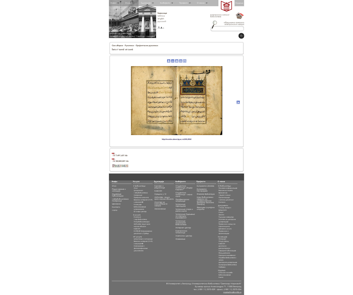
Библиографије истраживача (140, 208)
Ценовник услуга (225, 229)
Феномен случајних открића (206, 208)
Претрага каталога (141, 197)
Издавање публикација (117, 195)
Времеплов (223, 193)
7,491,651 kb (121, 155)
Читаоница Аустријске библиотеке (181, 223)
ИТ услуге (137, 237)
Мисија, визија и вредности (225, 209)
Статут (221, 212)
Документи (223, 205)
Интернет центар (183, 228)
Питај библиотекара (141, 222)
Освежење (180, 239)
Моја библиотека (140, 219)
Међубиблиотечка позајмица (120, 200)
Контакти (116, 207)
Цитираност (138, 190)
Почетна (239, 3)
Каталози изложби (226, 272)
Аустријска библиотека (228, 265)
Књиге (221, 277)
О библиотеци (224, 186)
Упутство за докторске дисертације (227, 220)
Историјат (222, 239)
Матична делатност (226, 200)
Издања (221, 270)
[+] (159, 27)
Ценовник (116, 204)
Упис (114, 186)
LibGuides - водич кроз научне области (164, 198)
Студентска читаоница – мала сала (184, 194)
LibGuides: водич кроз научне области (142, 225)
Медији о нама (224, 195)
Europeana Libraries (205, 186)
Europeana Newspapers (202, 190)
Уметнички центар (184, 236)
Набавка (222, 267)
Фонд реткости (224, 253)
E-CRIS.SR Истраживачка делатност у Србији (143, 232)
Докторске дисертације (228, 262)
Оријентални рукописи (147, 45)
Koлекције (137, 204)
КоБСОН (137, 229)
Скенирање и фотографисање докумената (141, 248)
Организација (224, 197)
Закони (221, 215)
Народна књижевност (227, 255)
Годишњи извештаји (226, 217)
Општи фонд (224, 241)
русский (162, 21)
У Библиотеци (139, 186)
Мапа (114, 210)
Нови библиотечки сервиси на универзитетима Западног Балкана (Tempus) (205, 201)
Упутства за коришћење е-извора (161, 204)
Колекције (222, 237)
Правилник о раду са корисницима (227, 225)
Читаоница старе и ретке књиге (184, 210)
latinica (161, 15)
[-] (163, 27)
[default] (161, 27)
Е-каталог (137, 217)
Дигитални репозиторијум (224, 247)
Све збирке (117, 45)
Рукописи (129, 45)
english (161, 18)
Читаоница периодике (181, 205)
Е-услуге (137, 215)
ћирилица (162, 13)
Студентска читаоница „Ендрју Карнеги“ (184, 188)
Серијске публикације (227, 251)
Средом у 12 (160, 194)
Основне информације (228, 188)
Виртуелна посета (226, 190)
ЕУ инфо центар (140, 211)
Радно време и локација (119, 190)
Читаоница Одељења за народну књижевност (185, 216)
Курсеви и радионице (159, 187)
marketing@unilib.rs (232, 292)
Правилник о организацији (224, 232)
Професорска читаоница (182, 200)
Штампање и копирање (143, 239)
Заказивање (160, 209)
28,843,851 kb (122, 161)
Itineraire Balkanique (206, 194)
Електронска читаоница (181, 232)
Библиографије (225, 275)
